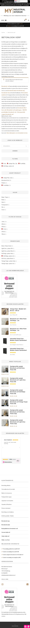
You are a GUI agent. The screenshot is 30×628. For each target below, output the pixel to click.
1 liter (3, 221)
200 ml (3, 224)
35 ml (4, 163)
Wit (2, 207)
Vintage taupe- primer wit (8, 263)
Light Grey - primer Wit (7, 248)
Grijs (3, 202)
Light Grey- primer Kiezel (8, 251)
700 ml (3, 234)
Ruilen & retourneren (7, 493)
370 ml (3, 231)
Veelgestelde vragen (6, 497)
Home (3, 32)
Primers (3, 183)
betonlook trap (21, 90)
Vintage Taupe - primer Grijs (8, 261)
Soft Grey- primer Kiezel (7, 258)
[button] (2, 20)
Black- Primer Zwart (6, 246)
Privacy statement (6, 508)
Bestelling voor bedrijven (8, 512)
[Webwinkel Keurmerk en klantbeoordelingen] (9, 286)
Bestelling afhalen (6, 485)
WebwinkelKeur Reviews (7, 614)
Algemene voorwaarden (7, 500)
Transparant (5, 204)
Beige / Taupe (5, 197)
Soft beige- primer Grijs (7, 253)
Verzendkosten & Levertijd (8, 489)
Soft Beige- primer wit (8, 166)
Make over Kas (5, 540)
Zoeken (15, 151)
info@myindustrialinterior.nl (8, 575)
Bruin (3, 199)
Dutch (18, 1)
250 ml (3, 226)
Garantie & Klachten (6, 504)
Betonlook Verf (5, 180)
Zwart (3, 209)
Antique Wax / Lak (13, 163)
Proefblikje (22, 163)
